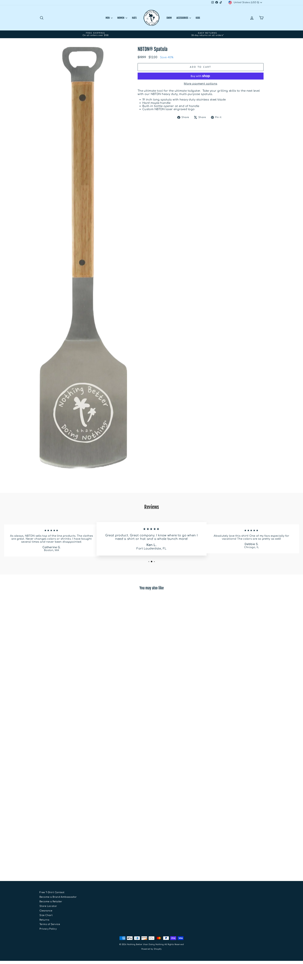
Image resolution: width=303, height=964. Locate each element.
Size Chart (46, 915)
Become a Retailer (50, 901)
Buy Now (66, 852)
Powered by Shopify (151, 949)
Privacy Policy (48, 929)
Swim (169, 17)
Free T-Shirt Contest (52, 892)
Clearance (45, 910)
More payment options (200, 83)
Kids (198, 17)
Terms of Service (49, 924)
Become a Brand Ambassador (58, 897)
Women (121, 17)
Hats (134, 17)
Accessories (182, 17)
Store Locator (48, 906)
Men (108, 17)
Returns (44, 920)
